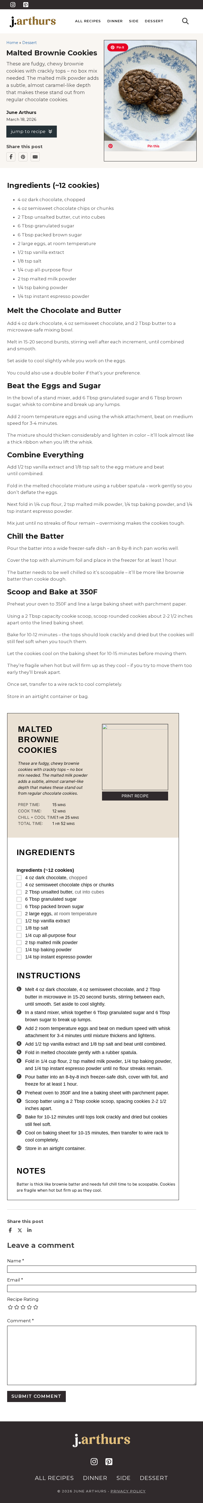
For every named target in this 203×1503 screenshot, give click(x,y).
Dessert (154, 21)
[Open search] (185, 21)
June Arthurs (21, 112)
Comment (20, 1320)
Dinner (115, 21)
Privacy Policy (128, 1491)
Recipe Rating (23, 1299)
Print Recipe (135, 795)
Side (134, 21)
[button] (117, 47)
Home (12, 42)
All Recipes (88, 21)
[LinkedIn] (29, 1230)
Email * (15, 1280)
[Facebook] (10, 156)
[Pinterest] (23, 156)
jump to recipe (28, 131)
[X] (20, 1230)
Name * (15, 1260)
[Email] (35, 156)
